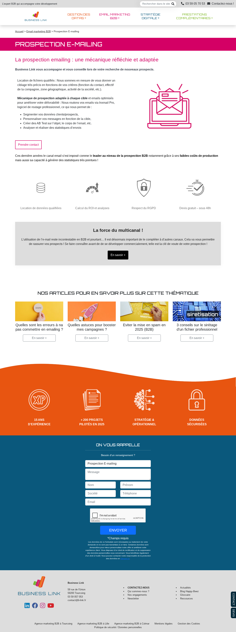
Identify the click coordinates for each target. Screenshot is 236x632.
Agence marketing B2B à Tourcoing (53, 623)
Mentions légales (164, 623)
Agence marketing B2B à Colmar (131, 623)
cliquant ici (125, 558)
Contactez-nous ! (223, 3)
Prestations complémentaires (193, 16)
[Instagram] (42, 606)
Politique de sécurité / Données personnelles (118, 627)
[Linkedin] (27, 606)
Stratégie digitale (150, 16)
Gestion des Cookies (189, 623)
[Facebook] (35, 606)
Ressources (186, 598)
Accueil (19, 31)
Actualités (185, 587)
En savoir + (39, 338)
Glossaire (185, 594)
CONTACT (233, 599)
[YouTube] (50, 606)
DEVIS (233, 613)
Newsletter (133, 598)
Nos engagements (137, 594)
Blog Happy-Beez (189, 591)
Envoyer (118, 530)
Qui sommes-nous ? (138, 591)
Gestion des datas (78, 16)
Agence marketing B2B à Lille (93, 623)
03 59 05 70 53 (195, 3)
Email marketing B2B (114, 16)
